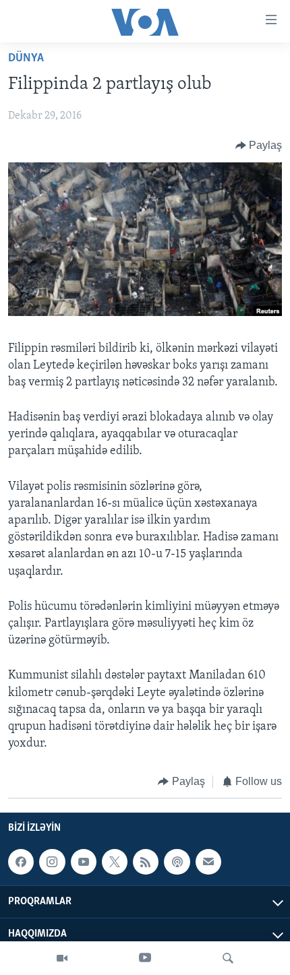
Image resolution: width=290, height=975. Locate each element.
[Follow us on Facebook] (21, 862)
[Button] (259, 145)
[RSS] (145, 862)
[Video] (62, 958)
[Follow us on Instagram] (52, 862)
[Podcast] (177, 862)
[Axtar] (228, 958)
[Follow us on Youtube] (83, 862)
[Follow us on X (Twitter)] (114, 862)
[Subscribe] (208, 862)
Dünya (26, 59)
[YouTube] (145, 958)
